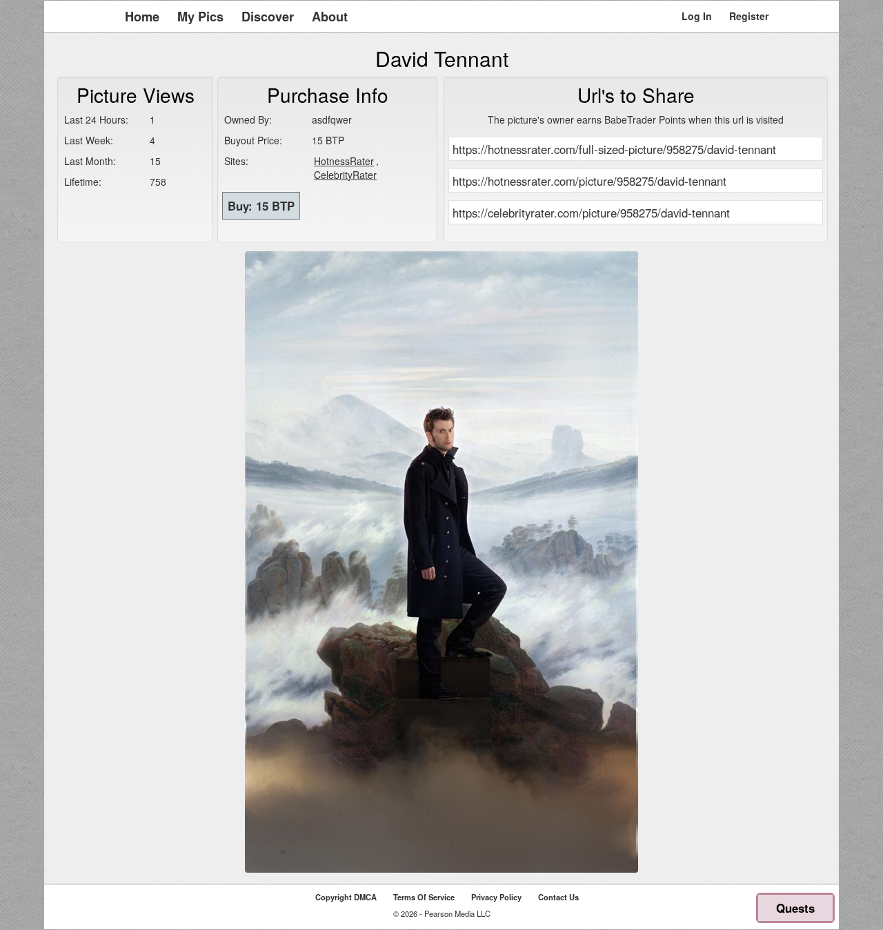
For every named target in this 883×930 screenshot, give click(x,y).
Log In (697, 16)
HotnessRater (344, 161)
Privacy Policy (496, 896)
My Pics (200, 17)
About (330, 17)
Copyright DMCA (346, 896)
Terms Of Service (424, 896)
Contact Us (558, 896)
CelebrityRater (345, 175)
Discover (267, 17)
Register (748, 16)
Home (142, 17)
